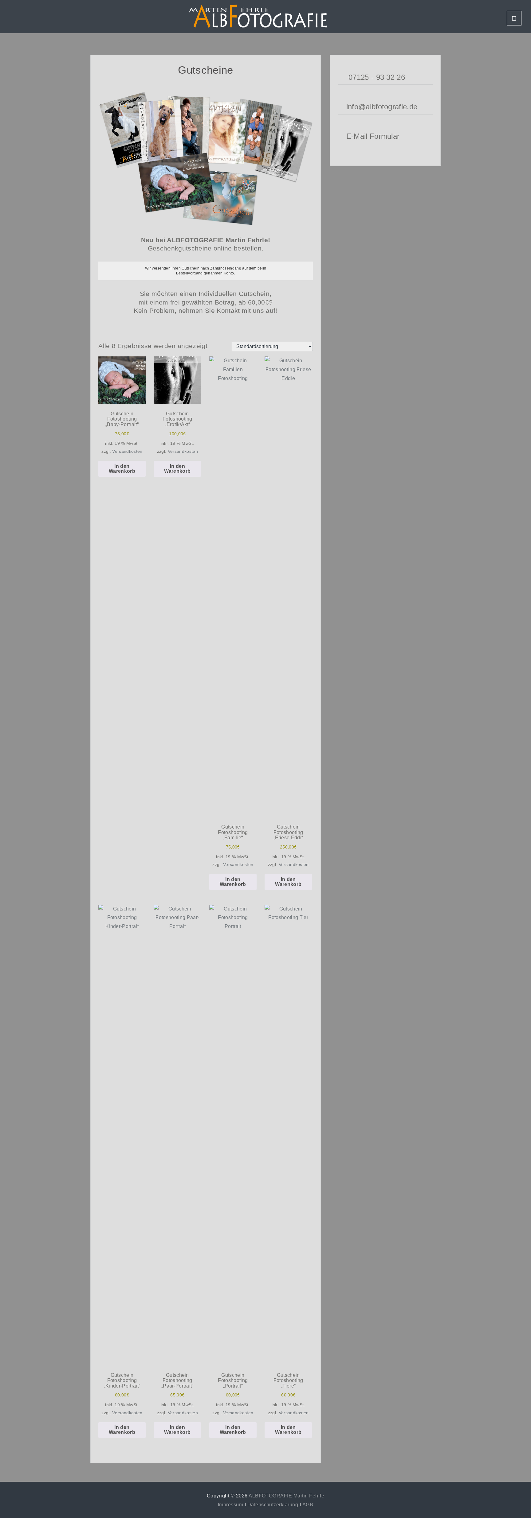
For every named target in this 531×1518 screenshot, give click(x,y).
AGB (307, 1504)
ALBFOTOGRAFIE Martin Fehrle (286, 1495)
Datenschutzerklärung (272, 1504)
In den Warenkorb (122, 469)
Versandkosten (127, 451)
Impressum (230, 1504)
